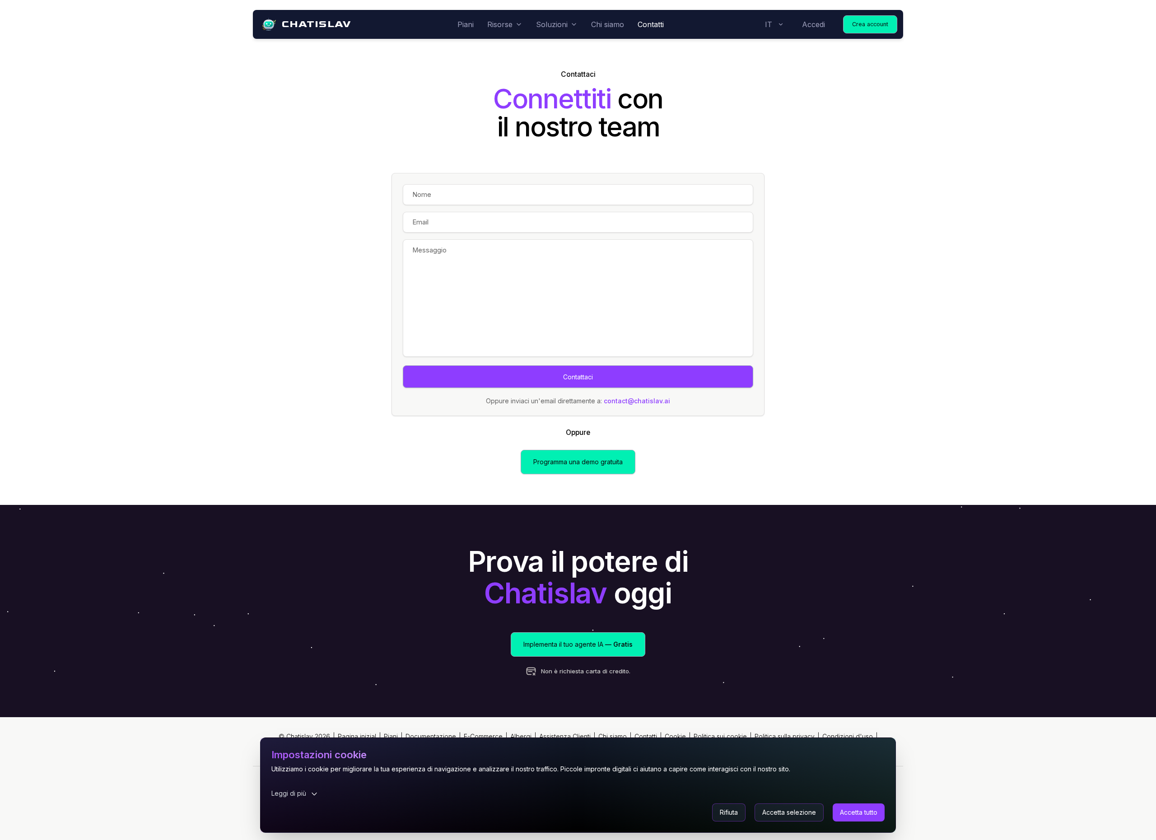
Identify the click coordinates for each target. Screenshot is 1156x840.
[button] (729, 812)
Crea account (870, 24)
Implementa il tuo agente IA (578, 644)
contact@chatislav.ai (637, 401)
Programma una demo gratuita (578, 462)
